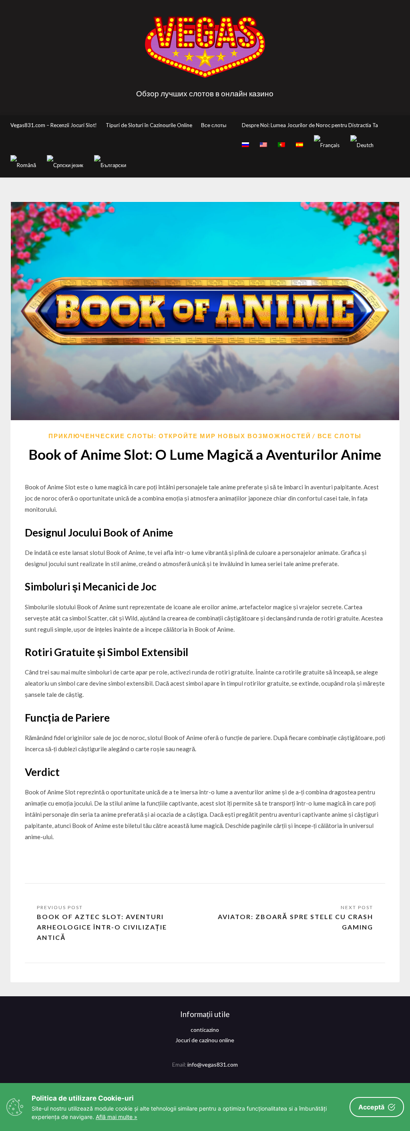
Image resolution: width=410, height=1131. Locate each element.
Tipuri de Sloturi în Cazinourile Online (149, 125)
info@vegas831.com (212, 1064)
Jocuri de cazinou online (204, 1040)
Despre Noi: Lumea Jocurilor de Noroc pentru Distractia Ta (310, 125)
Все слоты (213, 125)
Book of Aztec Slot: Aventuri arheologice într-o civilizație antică (102, 927)
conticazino (205, 1029)
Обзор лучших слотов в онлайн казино (204, 93)
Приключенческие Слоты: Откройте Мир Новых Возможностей (179, 435)
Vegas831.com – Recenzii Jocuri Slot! (53, 125)
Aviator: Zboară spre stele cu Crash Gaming (295, 922)
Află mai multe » (116, 1116)
